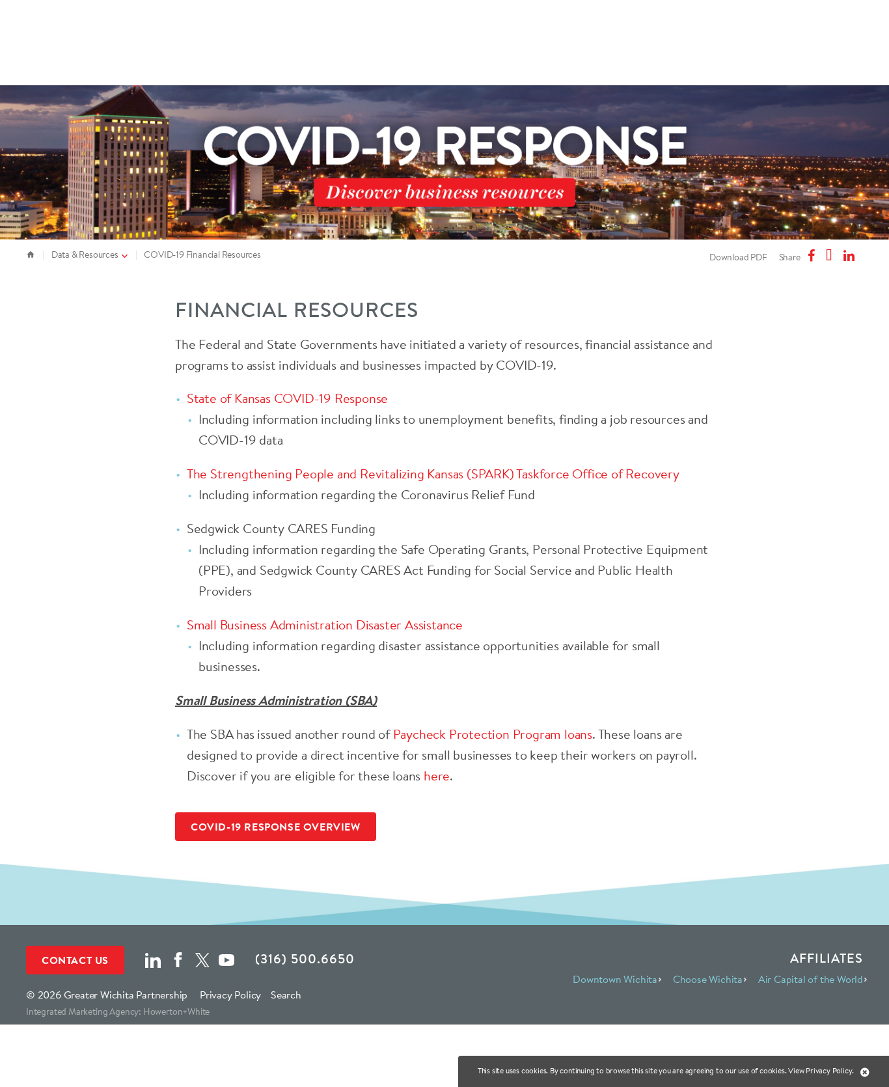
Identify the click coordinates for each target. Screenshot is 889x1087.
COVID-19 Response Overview (276, 826)
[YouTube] (226, 958)
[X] (202, 958)
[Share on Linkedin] (850, 255)
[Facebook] (178, 958)
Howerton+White (176, 1011)
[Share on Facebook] (813, 255)
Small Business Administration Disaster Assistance (325, 624)
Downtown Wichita (615, 979)
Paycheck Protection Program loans (492, 734)
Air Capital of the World (810, 979)
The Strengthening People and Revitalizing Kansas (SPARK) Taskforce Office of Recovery (433, 473)
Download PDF (738, 257)
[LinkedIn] (153, 958)
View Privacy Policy (820, 1070)
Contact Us (75, 960)
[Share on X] (831, 255)
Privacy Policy (230, 994)
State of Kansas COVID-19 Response (287, 398)
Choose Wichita (708, 979)
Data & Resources (84, 254)
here (437, 775)
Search (286, 994)
